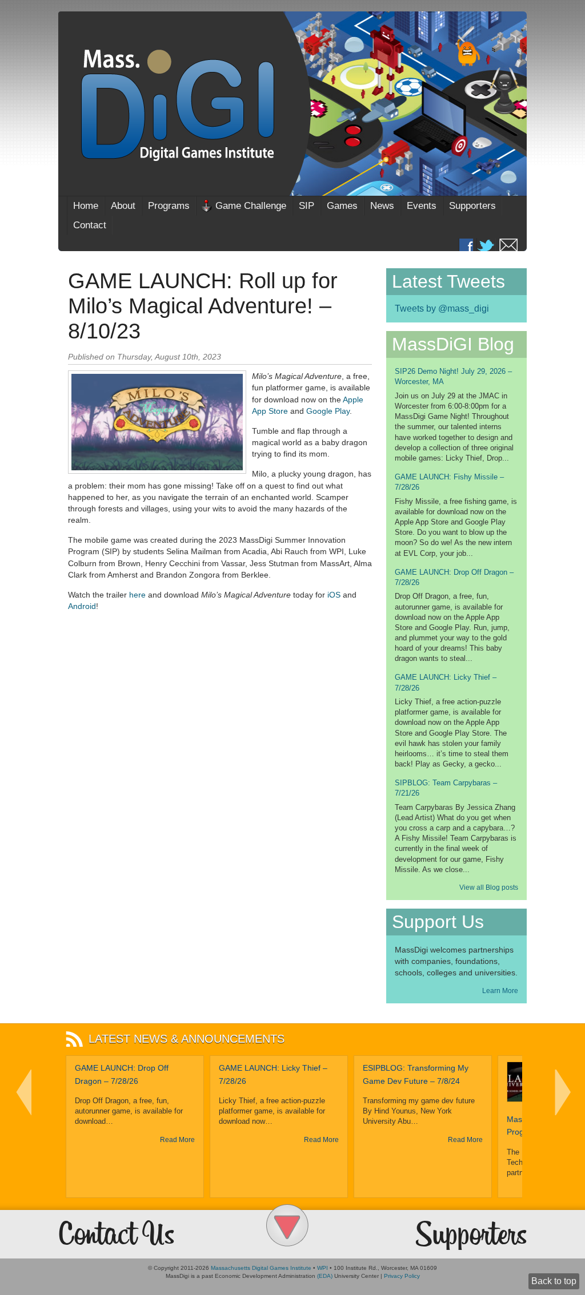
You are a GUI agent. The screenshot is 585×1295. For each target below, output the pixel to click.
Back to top (553, 1281)
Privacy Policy (402, 1276)
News (382, 205)
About (123, 205)
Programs (169, 205)
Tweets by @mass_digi (442, 308)
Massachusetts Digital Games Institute (261, 1268)
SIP (306, 205)
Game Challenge (250, 205)
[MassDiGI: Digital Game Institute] (292, 103)
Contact (89, 225)
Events (421, 205)
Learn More (500, 991)
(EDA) (324, 1276)
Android (82, 606)
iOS (333, 594)
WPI (322, 1268)
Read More (177, 1140)
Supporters (472, 205)
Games (342, 205)
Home (85, 205)
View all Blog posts (488, 887)
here (137, 594)
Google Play (328, 410)
